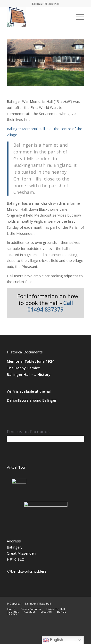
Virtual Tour (16, 467)
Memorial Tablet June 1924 (30, 361)
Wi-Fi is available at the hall (29, 391)
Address (14, 541)
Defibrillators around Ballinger (32, 400)
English (56, 640)
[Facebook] (80, 603)
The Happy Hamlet (23, 367)
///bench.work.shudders (27, 571)
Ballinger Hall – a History (28, 374)
